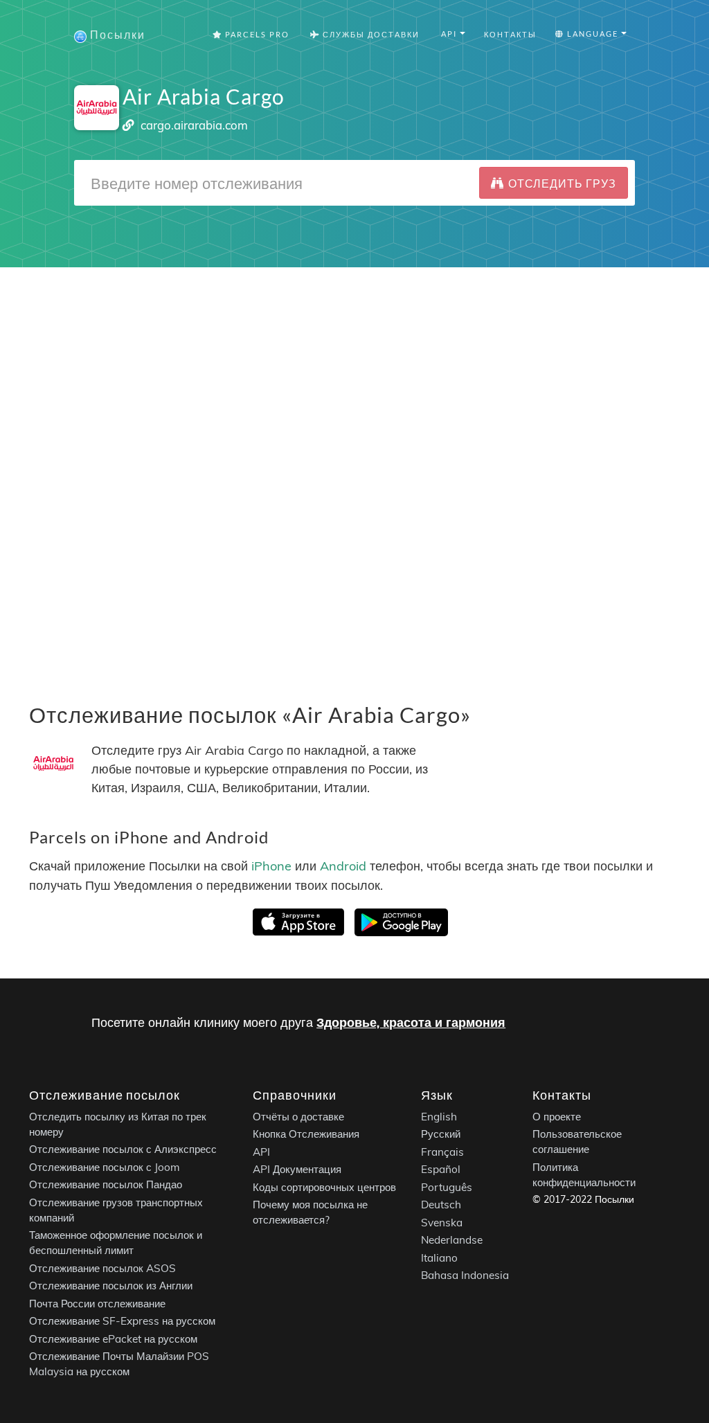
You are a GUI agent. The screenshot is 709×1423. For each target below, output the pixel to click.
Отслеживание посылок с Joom (104, 1166)
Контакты (510, 34)
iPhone (271, 867)
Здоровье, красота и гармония (410, 1022)
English (439, 1115)
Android (343, 867)
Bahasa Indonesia (465, 1275)
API (261, 1151)
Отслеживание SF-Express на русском (122, 1320)
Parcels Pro (255, 34)
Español (440, 1169)
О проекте (556, 1115)
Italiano (439, 1257)
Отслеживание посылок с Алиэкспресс (123, 1149)
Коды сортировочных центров (324, 1186)
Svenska (442, 1221)
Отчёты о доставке (298, 1115)
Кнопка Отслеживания (306, 1133)
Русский (440, 1133)
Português (446, 1186)
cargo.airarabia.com (194, 125)
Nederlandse (452, 1239)
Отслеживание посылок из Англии (110, 1285)
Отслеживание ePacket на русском (113, 1338)
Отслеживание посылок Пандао (105, 1184)
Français (442, 1151)
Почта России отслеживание (97, 1302)
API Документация (297, 1169)
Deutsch (441, 1204)
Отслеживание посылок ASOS (102, 1267)
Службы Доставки (370, 34)
